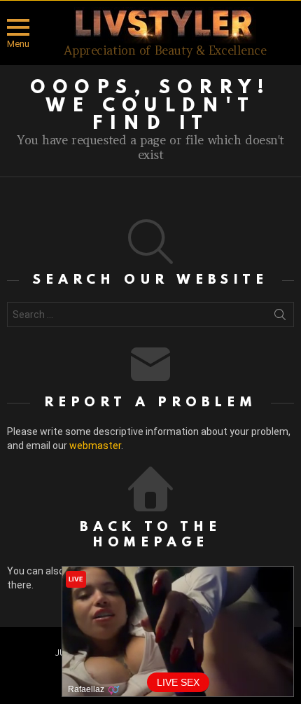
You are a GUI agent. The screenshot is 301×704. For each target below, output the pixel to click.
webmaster (95, 445)
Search (280, 317)
